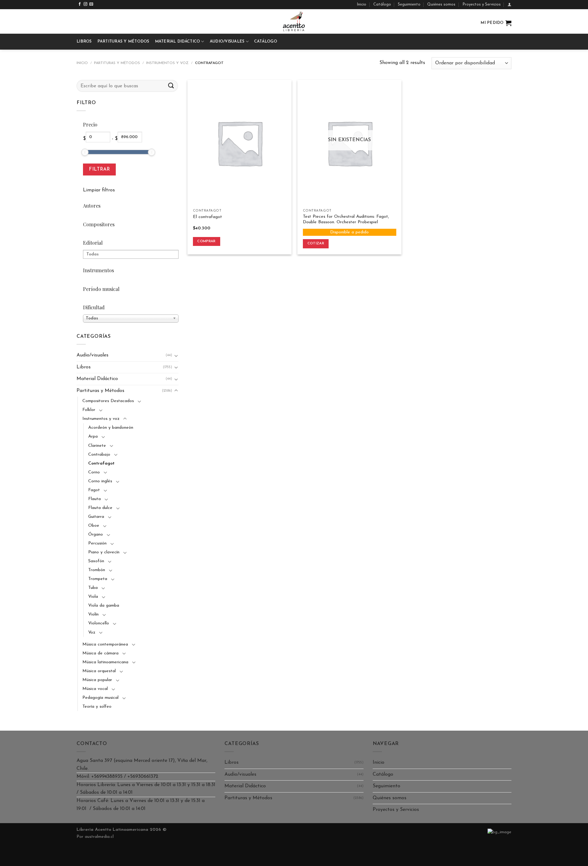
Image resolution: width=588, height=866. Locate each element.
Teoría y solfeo (96, 706)
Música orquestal (99, 671)
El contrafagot (207, 217)
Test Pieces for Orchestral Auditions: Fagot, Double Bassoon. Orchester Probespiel (346, 219)
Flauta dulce (100, 508)
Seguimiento (409, 4)
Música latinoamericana (105, 662)
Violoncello (98, 623)
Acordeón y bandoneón (110, 427)
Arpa (93, 436)
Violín (93, 614)
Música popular (97, 680)
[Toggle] (176, 355)
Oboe (93, 525)
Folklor (88, 410)
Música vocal (95, 689)
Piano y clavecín (103, 552)
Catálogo (382, 4)
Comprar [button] (206, 241)
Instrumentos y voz (167, 63)
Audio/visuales (227, 41)
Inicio (361, 4)
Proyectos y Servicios (481, 4)
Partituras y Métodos (123, 41)
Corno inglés (100, 481)
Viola (93, 596)
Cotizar (315, 243)
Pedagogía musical (100, 697)
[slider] (85, 152)
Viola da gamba (103, 605)
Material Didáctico (177, 41)
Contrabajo (99, 454)
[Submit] (171, 86)
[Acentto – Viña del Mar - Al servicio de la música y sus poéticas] (294, 21)
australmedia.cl (99, 836)
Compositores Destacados (108, 401)
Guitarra (96, 516)
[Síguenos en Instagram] (85, 4)
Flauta (94, 499)
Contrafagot (101, 463)
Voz (91, 632)
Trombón (96, 570)
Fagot (94, 490)
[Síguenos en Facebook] (79, 4)
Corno (94, 472)
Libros (84, 41)
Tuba (93, 587)
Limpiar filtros (99, 190)
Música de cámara (100, 653)
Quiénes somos (441, 4)
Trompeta (97, 579)
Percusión (97, 543)
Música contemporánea (105, 644)
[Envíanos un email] (91, 4)
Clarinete (97, 445)
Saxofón (96, 561)
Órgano (95, 534)
